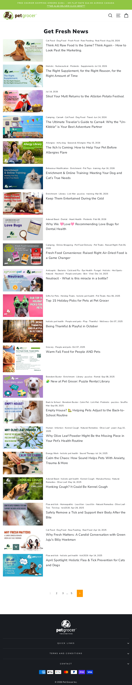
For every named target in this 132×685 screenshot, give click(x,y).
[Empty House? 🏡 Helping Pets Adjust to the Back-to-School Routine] (23, 412)
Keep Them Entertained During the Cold (75, 198)
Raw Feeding (87, 40)
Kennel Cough (72, 427)
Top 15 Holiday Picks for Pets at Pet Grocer (77, 300)
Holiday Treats (68, 296)
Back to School (53, 402)
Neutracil (59, 273)
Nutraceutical (61, 66)
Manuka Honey (103, 478)
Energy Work (52, 453)
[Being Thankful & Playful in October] (23, 331)
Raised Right (111, 245)
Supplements (87, 66)
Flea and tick (52, 504)
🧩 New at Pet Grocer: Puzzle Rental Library (78, 381)
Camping (50, 117)
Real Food (100, 40)
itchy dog (61, 142)
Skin (85, 273)
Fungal (97, 270)
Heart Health (75, 219)
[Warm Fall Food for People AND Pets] (23, 359)
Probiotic (74, 66)
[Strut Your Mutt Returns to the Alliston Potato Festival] (23, 101)
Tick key (56, 507)
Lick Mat (71, 193)
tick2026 (65, 507)
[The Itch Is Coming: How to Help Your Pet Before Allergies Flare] (23, 152)
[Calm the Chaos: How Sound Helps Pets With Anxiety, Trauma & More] (23, 463)
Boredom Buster (54, 376)
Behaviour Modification (57, 168)
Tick (48, 507)
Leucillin (90, 504)
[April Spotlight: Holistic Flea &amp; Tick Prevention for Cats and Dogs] (23, 565)
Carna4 (59, 117)
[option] (66, 5)
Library (62, 193)
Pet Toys (87, 168)
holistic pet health (85, 296)
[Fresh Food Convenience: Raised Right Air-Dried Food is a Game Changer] (23, 254)
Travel (90, 117)
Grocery (49, 347)
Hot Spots (117, 270)
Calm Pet (84, 402)
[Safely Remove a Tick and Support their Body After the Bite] (23, 514)
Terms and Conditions (66, 653)
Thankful (93, 321)
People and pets (73, 273)
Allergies (50, 142)
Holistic (50, 66)
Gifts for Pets (52, 296)
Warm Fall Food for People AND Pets (73, 352)
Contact (66, 664)
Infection (59, 427)
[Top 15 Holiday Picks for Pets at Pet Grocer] (23, 305)
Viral (91, 273)
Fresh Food (73, 40)
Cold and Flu (73, 270)
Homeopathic (66, 504)
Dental (64, 219)
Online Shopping (64, 245)
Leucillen (79, 504)
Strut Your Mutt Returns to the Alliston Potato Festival (85, 96)
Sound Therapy (87, 453)
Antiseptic (51, 270)
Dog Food (61, 40)
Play (85, 321)
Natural (49, 273)
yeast (113, 427)
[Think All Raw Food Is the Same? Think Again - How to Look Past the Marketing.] (23, 50)
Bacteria (62, 270)
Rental (97, 376)
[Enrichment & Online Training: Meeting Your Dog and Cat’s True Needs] (23, 178)
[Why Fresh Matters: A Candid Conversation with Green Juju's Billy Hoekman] (23, 539)
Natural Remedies (89, 427)
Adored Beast (52, 219)
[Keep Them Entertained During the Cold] (23, 203)
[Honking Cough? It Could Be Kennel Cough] (23, 488)
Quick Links (66, 643)
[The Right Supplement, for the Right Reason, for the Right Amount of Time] (23, 76)
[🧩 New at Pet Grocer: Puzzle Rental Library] (23, 386)
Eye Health (87, 270)
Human (49, 427)
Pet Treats (98, 245)
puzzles (81, 193)
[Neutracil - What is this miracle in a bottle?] (23, 280)
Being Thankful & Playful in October (72, 326)
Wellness (104, 321)
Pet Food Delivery (83, 245)
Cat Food (50, 40)
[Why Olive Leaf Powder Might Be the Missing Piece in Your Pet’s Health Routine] (23, 437)
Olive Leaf (104, 427)
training (97, 168)
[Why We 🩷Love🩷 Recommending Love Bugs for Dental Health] (23, 229)
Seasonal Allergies (77, 142)
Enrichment (75, 168)
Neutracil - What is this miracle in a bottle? (77, 278)
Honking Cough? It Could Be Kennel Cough (77, 487)
